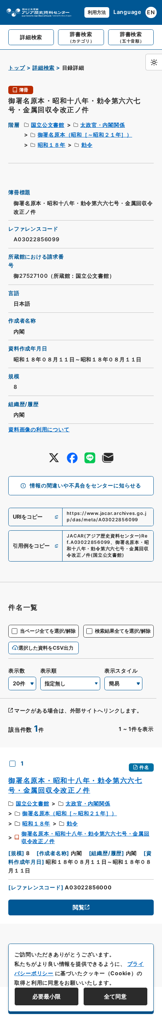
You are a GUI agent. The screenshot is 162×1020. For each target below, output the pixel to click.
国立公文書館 (47, 125)
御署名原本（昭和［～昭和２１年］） (85, 134)
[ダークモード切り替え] (153, 62)
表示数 (16, 670)
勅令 (87, 145)
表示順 (48, 670)
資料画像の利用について (39, 429)
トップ (16, 67)
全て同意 (115, 996)
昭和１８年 (52, 145)
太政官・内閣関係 (102, 125)
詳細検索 (43, 67)
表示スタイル (121, 670)
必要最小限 (46, 996)
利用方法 (97, 12)
